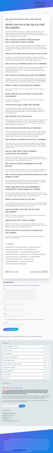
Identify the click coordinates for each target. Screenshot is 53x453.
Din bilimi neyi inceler (10, 247)
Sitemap (40, 336)
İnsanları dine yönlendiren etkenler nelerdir (13, 259)
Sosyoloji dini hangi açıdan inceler (12, 261)
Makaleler (10, 244)
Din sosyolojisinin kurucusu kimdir (12, 254)
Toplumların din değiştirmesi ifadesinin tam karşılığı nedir (16, 263)
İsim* (4, 302)
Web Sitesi (5, 313)
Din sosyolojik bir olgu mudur (35, 247)
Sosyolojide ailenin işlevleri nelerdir (26, 261)
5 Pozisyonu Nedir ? (7, 374)
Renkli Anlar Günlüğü (40, 4)
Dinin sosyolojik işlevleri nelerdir (12, 256)
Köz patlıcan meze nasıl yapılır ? (9, 367)
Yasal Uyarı (18, 4)
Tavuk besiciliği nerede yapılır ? (9, 360)
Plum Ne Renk (5, 416)
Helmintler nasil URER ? (7, 350)
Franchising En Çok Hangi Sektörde (39, 272)
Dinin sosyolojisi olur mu (24, 256)
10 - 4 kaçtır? (6, 322)
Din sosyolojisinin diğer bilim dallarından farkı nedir (30, 251)
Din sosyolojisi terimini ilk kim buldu (12, 251)
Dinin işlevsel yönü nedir (24, 254)
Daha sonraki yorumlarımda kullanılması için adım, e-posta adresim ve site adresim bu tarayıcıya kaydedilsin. (24, 319)
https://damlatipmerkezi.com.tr (19, 336)
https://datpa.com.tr (32, 336)
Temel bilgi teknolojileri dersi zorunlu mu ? (11, 346)
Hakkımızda (24, 4)
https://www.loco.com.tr (6, 336)
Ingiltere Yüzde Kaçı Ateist (12, 272)
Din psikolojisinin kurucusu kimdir (22, 247)
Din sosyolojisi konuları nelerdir (30, 249)
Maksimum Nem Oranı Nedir (7, 413)
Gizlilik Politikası (11, 4)
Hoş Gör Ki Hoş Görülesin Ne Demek (9, 420)
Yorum (4, 288)
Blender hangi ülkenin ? (7, 353)
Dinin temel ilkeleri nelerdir (35, 256)
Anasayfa (5, 4)
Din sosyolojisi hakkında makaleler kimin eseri (14, 249)
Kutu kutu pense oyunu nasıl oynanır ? (10, 357)
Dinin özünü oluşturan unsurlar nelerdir (38, 254)
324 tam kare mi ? (6, 377)
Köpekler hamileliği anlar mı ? (8, 370)
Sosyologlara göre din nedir (28, 259)
